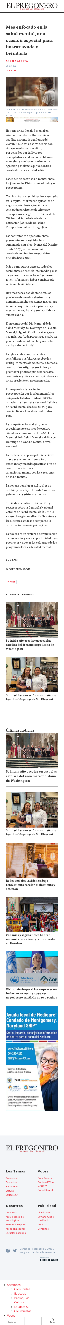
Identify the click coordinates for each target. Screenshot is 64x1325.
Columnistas (22, 1311)
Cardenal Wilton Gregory (46, 1183)
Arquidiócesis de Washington (15, 1218)
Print (12, 582)
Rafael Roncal (45, 1190)
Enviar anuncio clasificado (46, 1218)
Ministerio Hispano (16, 1224)
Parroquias (12, 1186)
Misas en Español (15, 1228)
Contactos (11, 1212)
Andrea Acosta (17, 61)
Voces (11, 1315)
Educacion (11, 1182)
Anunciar (42, 1224)
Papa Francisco (46, 1178)
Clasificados (44, 1212)
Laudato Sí (21, 1307)
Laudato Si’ (12, 1194)
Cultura (10, 1190)
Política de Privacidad (44, 1252)
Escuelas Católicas (16, 1232)
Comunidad (11, 70)
